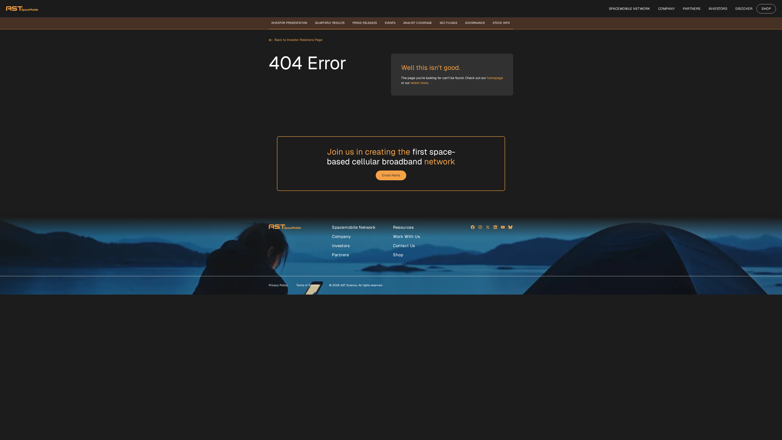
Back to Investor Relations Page (298, 40)
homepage (495, 78)
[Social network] (473, 227)
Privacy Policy (278, 285)
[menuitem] (629, 8)
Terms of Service (307, 285)
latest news (419, 83)
